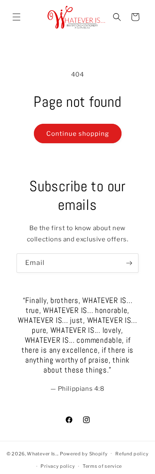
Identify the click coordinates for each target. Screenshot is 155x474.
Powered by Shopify (84, 453)
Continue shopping (77, 133)
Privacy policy (58, 466)
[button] (16, 17)
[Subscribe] (129, 263)
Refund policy (131, 454)
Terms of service (102, 466)
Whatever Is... (43, 453)
